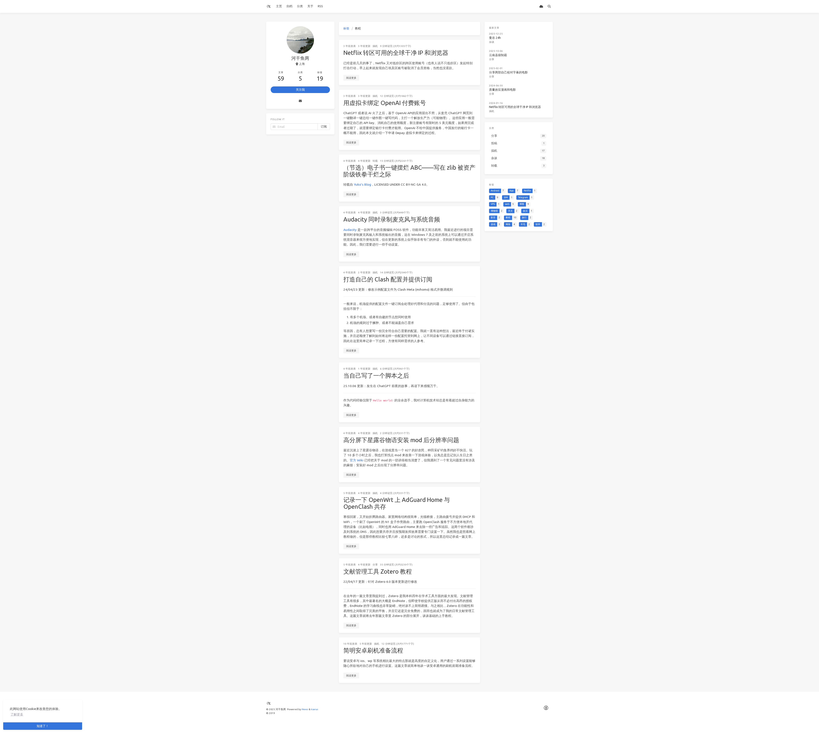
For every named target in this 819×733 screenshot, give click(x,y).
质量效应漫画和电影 (502, 89)
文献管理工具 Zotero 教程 (377, 571)
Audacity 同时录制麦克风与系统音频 (391, 219)
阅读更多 (351, 77)
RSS (320, 6)
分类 (300, 6)
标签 (346, 28)
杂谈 (491, 42)
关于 (310, 6)
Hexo (305, 709)
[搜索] (549, 6)
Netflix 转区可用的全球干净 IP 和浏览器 (395, 52)
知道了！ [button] (43, 726)
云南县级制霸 (498, 55)
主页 (279, 6)
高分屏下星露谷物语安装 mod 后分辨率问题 (401, 440)
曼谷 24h (495, 37)
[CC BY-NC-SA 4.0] (546, 708)
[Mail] (300, 101)
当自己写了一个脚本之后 (376, 375)
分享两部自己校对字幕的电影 (508, 72)
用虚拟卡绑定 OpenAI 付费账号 (384, 102)
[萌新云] (541, 6)
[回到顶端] (491, 724)
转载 (375, 160)
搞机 (375, 46)
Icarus (314, 709)
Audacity (350, 230)
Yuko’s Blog (362, 184)
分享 (375, 564)
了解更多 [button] (16, 714)
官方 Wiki (356, 460)
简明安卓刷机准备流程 (373, 650)
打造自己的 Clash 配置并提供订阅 (387, 279)
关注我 (300, 89)
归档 (289, 6)
